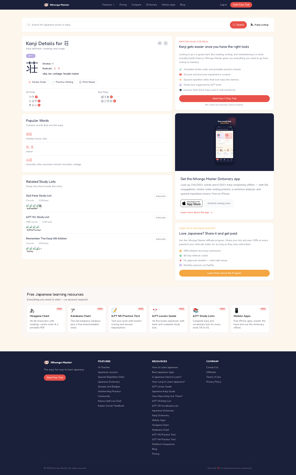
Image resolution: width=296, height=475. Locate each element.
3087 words (32, 222)
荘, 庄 (30, 147)
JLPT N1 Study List (37, 217)
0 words (30, 200)
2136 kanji (43, 200)
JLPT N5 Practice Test (164, 434)
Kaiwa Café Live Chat (109, 401)
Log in (223, 4)
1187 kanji (47, 222)
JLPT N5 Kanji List (161, 401)
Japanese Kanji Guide (163, 391)
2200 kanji (43, 243)
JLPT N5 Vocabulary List (165, 405)
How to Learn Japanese (165, 367)
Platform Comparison (163, 444)
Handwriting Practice (109, 391)
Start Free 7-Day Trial (224, 98)
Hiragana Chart (160, 425)
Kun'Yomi (103, 92)
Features (107, 4)
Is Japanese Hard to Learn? (166, 377)
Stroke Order (39, 82)
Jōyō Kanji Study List (38, 196)
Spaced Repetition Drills (111, 377)
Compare (136, 4)
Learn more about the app (195, 212)
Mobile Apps (168, 4)
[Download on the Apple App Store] (191, 203)
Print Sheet (89, 82)
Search (240, 24)
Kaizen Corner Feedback (111, 405)
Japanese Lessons (108, 372)
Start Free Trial (241, 4)
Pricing (123, 4)
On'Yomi (30, 92)
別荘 (29, 134)
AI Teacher (104, 367)
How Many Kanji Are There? (167, 396)
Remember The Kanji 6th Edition (46, 238)
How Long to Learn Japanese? (168, 381)
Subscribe (161, 196)
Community (104, 396)
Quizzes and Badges (109, 386)
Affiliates (211, 372)
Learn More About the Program (224, 273)
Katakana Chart (160, 429)
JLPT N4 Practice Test (164, 439)
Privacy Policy (213, 381)
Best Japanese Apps (163, 372)
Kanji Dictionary (160, 415)
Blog (182, 4)
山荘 (29, 160)
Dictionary (151, 4)
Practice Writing (64, 82)
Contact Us (212, 367)
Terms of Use (213, 377)
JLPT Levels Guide (162, 386)
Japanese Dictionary (109, 381)
